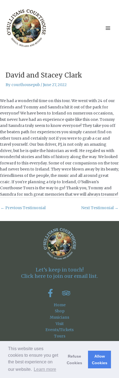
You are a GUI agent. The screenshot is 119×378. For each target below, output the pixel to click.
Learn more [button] (45, 369)
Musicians (59, 317)
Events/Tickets (59, 330)
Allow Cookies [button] (99, 359)
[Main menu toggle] (108, 28)
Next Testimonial (99, 208)
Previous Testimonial (23, 208)
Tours (59, 336)
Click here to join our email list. (59, 276)
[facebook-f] (53, 293)
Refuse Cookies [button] (74, 359)
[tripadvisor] (67, 293)
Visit (60, 323)
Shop (59, 311)
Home (60, 305)
